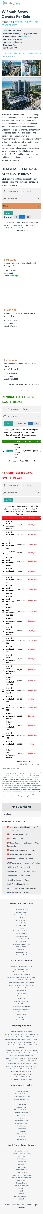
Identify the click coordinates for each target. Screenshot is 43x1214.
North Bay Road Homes (21, 969)
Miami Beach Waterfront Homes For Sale (21, 985)
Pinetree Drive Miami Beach (21, 1006)
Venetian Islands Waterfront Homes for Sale (21, 980)
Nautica (21, 1193)
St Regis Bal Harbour (21, 1151)
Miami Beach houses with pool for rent (21, 982)
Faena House (21, 1167)
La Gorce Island (21, 998)
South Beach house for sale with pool (21, 1055)
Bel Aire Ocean (21, 1159)
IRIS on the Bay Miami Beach (21, 1178)
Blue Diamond (21, 1162)
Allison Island (21, 988)
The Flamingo (21, 1126)
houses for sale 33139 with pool (21, 1071)
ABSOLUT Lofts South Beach (21, 909)
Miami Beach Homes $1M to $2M (21, 1031)
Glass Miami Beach (21, 920)
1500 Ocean (21, 1136)
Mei (21, 1191)
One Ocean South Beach (21, 939)
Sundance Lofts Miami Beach (21, 944)
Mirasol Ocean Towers (22, 1185)
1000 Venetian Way (22, 1134)
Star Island (21, 1012)
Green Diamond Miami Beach (21, 1175)
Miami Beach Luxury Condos (18, 875)
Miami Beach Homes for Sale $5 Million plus (21, 1042)
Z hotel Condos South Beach (21, 1097)
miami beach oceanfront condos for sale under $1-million (21, 1053)
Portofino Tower (21, 941)
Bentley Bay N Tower (21, 1091)
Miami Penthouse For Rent (18, 880)
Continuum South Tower (21, 915)
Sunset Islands (21, 1014)
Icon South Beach (21, 925)
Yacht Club (21, 949)
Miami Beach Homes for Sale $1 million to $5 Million (21, 1039)
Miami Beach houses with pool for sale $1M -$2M (21, 1061)
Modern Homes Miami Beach (21, 972)
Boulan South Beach (21, 1094)
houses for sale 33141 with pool (21, 1077)
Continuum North (21, 955)
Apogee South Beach (21, 912)
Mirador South (21, 1107)
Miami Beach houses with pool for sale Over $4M (21, 1069)
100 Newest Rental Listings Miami (21, 867)
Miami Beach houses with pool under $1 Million (21, 1058)
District (6, 31)
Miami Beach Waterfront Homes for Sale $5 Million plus (21, 1050)
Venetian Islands (21, 1020)
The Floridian (21, 1128)
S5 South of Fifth (21, 947)
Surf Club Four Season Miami (22, 1154)
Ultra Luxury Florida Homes (21, 974)
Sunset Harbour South (21, 1123)
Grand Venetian (21, 1139)
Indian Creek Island (22, 996)
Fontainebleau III (21, 1172)
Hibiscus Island (21, 993)
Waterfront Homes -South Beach (21, 966)
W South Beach (21, 1131)
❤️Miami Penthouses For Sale (19, 854)
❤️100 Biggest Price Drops (18, 834)
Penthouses (26, 36)
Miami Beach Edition (21, 1183)
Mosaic (21, 1188)
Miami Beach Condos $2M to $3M (21, 1079)
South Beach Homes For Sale (18, 884)
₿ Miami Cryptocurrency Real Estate (21, 888)
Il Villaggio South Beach (21, 1099)
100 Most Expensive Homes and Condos (23, 863)
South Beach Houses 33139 (21, 1009)
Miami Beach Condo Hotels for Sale (21, 871)
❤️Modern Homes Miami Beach (20, 858)
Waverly (21, 1102)
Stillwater (21, 1017)
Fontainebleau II (21, 1170)
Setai (21, 1118)
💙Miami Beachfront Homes (18, 892)
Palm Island (21, 1004)
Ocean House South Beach (21, 931)
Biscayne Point (21, 990)
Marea (21, 928)
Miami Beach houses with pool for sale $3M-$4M (21, 1066)
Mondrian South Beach (21, 1110)
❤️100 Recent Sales (15, 838)
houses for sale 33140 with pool (21, 1074)
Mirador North (21, 1105)
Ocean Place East (21, 933)
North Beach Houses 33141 (21, 1001)
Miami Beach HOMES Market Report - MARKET (21, 977)
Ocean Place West (21, 936)
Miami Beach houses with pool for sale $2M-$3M (21, 1063)
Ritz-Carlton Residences (21, 1196)
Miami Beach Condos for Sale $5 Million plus (21, 1037)
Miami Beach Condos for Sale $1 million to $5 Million (21, 1034)
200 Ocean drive (21, 952)
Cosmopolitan (21, 917)
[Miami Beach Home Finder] (11, 3)
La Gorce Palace (22, 1180)
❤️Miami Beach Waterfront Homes (21, 850)
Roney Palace (21, 1115)
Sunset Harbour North (22, 1120)
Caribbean (21, 1164)
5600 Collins (21, 1199)
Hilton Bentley (21, 923)
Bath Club (21, 1156)
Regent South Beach (21, 1112)
